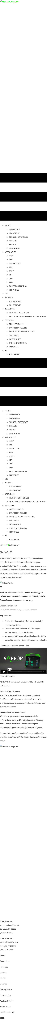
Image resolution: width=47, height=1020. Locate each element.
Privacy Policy (6, 989)
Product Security (7, 1012)
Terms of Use (5, 1006)
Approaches (5, 961)
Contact (3, 972)
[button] (14, 645)
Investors (4, 967)
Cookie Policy (5, 995)
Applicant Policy (6, 1001)
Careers (3, 978)
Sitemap (3, 984)
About (2, 955)
